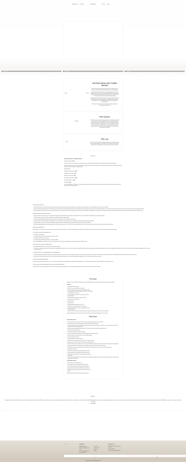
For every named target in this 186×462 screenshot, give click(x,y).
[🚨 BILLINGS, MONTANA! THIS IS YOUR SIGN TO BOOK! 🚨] (116, 438)
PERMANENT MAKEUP (83, 446)
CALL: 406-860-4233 (111, 448)
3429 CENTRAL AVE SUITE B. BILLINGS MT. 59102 (114, 447)
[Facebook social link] (94, 456)
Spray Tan (95, 449)
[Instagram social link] (96, 456)
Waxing (95, 450)
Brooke (108, 52)
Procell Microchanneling (84, 447)
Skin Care (95, 446)
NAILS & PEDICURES (82, 452)
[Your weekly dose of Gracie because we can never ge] (23, 427)
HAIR (80, 449)
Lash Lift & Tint (96, 447)
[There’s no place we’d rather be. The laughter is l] (163, 430)
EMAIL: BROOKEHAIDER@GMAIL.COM (114, 450)
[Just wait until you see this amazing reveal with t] (69, 430)
